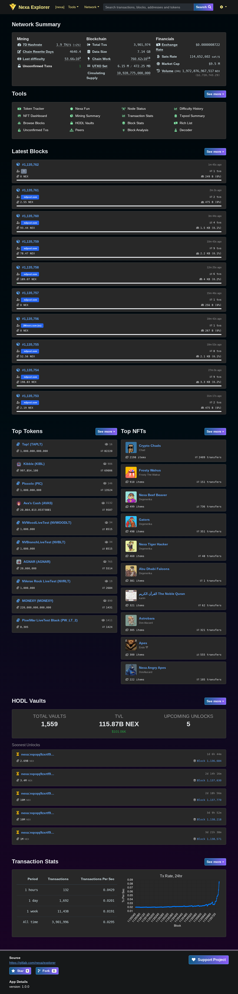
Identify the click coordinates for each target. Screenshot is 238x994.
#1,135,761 (30, 190)
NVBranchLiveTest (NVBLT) (43, 542)
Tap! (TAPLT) (32, 444)
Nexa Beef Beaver (153, 495)
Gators (144, 519)
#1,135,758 (30, 267)
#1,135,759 (30, 241)
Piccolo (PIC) (32, 483)
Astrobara (147, 618)
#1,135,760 (30, 216)
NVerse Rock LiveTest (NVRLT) (46, 581)
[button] (73, 7)
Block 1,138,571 (209, 839)
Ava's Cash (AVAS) (38, 503)
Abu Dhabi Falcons (154, 569)
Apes (143, 643)
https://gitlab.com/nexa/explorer (32, 962)
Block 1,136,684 (209, 760)
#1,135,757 (30, 293)
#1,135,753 (30, 396)
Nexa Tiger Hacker (153, 544)
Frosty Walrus (150, 470)
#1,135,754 (30, 370)
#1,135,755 (30, 344)
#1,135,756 (30, 319)
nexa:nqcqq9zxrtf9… (37, 754)
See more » (215, 94)
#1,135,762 (30, 164)
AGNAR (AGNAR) (36, 561)
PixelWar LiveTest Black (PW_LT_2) (50, 620)
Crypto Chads (150, 445)
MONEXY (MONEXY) (37, 601)
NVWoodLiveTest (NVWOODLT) (46, 522)
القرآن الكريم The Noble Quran (162, 594)
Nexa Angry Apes (152, 667)
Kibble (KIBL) (34, 464)
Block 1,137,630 (209, 780)
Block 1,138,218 (209, 819)
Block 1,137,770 (209, 800)
